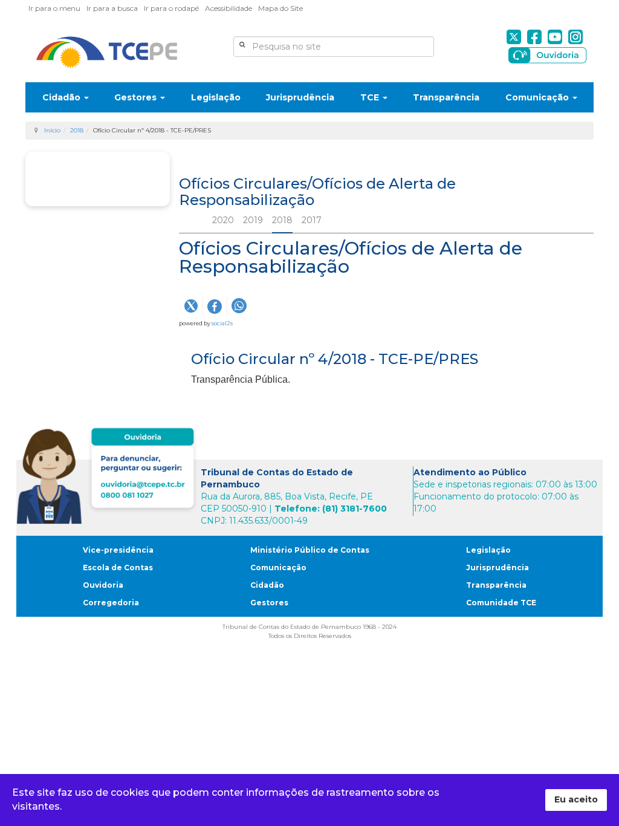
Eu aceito (576, 799)
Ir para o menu (54, 8)
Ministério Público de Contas (309, 549)
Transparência (446, 97)
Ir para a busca (112, 8)
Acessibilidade (228, 8)
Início (52, 130)
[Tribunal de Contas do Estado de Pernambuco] (106, 52)
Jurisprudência (300, 97)
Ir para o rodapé (171, 8)
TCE (370, 97)
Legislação (216, 97)
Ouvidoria (103, 585)
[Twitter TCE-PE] (514, 37)
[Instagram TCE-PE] (575, 37)
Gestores (136, 97)
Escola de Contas (118, 567)
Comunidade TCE (501, 602)
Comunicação (538, 97)
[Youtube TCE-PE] (555, 37)
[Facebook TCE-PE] (534, 37)
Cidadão (62, 97)
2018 (76, 130)
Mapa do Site (280, 8)
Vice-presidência (118, 549)
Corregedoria (111, 602)
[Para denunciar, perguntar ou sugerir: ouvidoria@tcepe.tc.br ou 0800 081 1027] (108, 473)
